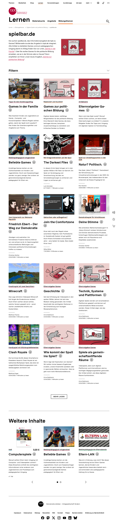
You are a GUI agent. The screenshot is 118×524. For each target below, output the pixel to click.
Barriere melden (77, 513)
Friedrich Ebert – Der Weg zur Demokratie (23, 226)
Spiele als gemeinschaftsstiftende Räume (91, 356)
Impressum (17, 513)
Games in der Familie (23, 106)
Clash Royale (18, 352)
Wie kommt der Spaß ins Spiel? (58, 354)
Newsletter (46, 513)
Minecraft (16, 291)
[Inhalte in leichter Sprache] (98, 3)
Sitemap (37, 513)
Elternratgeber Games (92, 108)
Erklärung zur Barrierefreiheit (94, 513)
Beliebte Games (20, 162)
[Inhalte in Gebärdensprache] (103, 3)
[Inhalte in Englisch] (108, 3)
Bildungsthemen (19, 27)
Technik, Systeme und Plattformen (91, 293)
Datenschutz (28, 513)
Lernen (11, 27)
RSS (53, 513)
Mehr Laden (59, 397)
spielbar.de (53, 27)
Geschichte (52, 291)
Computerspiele (20, 454)
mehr (89, 3)
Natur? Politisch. (91, 164)
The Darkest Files (56, 162)
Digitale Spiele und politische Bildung (37, 27)
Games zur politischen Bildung (56, 108)
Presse (67, 513)
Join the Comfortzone (59, 222)
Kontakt (60, 513)
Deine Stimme (89, 222)
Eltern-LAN (86, 454)
